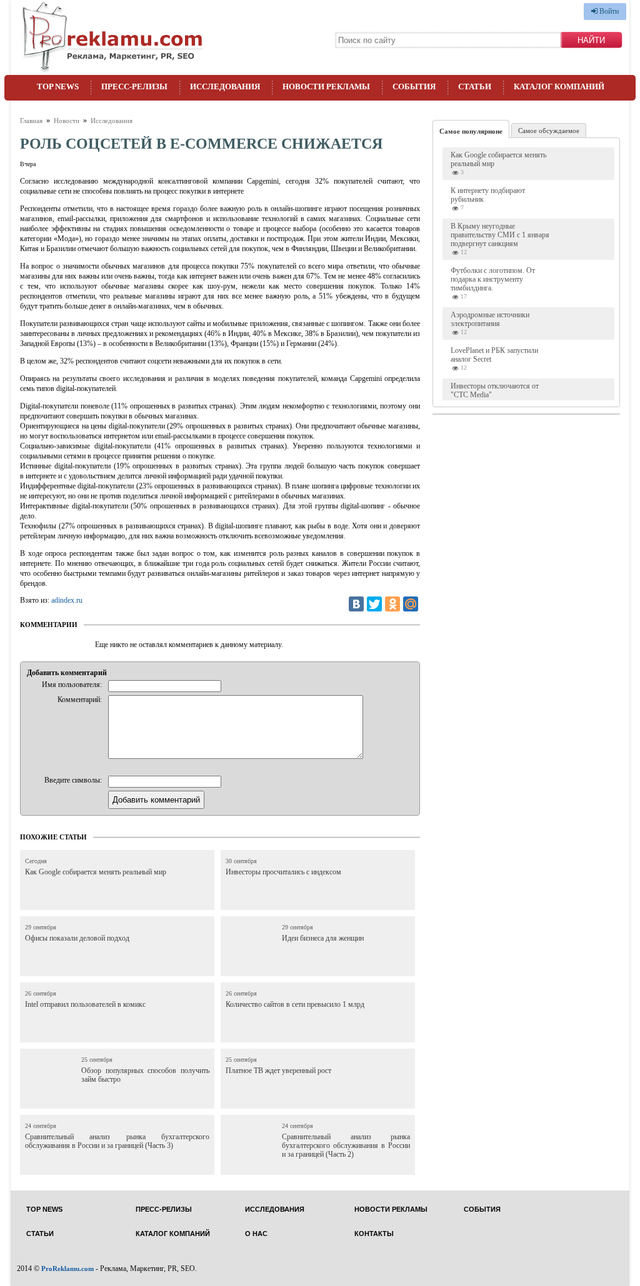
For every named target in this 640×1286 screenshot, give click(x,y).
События (414, 86)
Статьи (474, 86)
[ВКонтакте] (356, 603)
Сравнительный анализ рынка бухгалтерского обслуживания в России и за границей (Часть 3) (117, 1141)
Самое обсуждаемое (548, 130)
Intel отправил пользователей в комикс (85, 1004)
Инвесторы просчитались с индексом (283, 872)
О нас (256, 1233)
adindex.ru (66, 600)
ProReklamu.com (67, 1268)
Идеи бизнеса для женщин (323, 938)
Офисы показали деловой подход (77, 938)
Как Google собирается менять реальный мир (95, 872)
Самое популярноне (470, 131)
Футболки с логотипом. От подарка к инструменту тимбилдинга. (493, 279)
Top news (58, 86)
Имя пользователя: (72, 684)
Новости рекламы (326, 86)
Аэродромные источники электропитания (490, 319)
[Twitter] (374, 603)
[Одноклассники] (392, 603)
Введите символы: (73, 780)
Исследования (225, 86)
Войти (608, 11)
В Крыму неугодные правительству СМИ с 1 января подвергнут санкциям (500, 235)
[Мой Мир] (410, 603)
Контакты (374, 1233)
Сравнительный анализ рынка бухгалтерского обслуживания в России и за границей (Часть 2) (346, 1145)
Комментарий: (80, 699)
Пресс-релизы (134, 86)
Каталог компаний (559, 86)
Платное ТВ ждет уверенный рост (278, 1070)
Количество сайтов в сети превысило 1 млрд (295, 1004)
